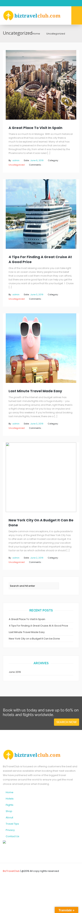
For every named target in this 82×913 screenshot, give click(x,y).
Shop (9, 811)
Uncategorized (17, 164)
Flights (9, 805)
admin (15, 160)
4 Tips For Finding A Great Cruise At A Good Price (40, 259)
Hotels (10, 798)
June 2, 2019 (36, 557)
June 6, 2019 (36, 160)
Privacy (10, 830)
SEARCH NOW (66, 722)
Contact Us (12, 836)
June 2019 (15, 672)
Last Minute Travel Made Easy (35, 391)
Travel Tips (12, 824)
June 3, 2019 (36, 294)
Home (36, 33)
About (9, 817)
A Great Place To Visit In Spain (35, 127)
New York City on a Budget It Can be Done (41, 522)
